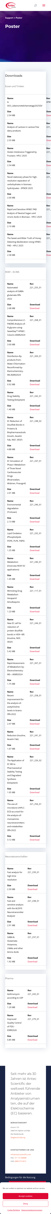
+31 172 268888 (20, 1158)
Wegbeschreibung (18, 1137)
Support (9, 17)
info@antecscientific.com (21, 1154)
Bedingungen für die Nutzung (20, 1177)
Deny (25, 1203)
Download (34, 308)
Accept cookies (25, 1196)
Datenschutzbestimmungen (31, 1210)
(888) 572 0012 (20, 1161)
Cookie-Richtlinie (13, 1210)
